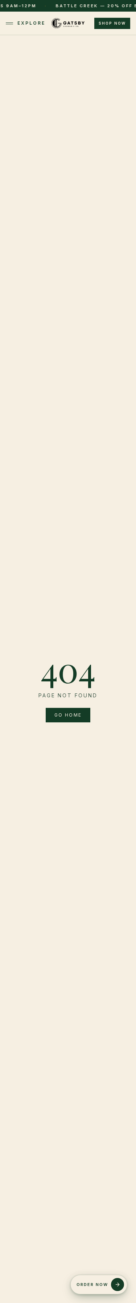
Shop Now (112, 23)
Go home (68, 715)
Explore (31, 23)
